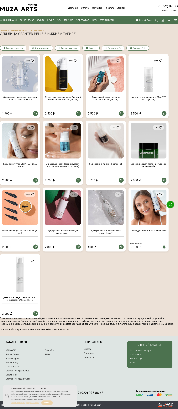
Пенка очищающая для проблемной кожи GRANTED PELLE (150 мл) (63, 98)
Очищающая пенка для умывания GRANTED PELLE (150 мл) (20, 98)
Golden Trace (36, 31)
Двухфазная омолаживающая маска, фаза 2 (106, 231)
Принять (47, 403)
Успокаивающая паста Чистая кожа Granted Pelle (148, 165)
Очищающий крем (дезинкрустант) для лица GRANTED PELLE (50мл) (63, 165)
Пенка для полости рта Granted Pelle (148, 230)
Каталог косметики (19, 31)
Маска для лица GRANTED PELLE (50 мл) (20, 231)
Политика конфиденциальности (25, 403)
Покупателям (93, 342)
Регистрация (136, 358)
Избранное (135, 354)
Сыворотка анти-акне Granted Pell (105, 164)
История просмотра (140, 350)
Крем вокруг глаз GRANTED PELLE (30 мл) (20, 165)
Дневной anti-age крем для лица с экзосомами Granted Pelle (20, 298)
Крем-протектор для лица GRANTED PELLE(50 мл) (148, 98)
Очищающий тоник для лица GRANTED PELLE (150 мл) (106, 98)
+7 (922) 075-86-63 (89, 393)
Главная (3, 31)
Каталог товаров (17, 342)
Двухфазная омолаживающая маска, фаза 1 (63, 231)
